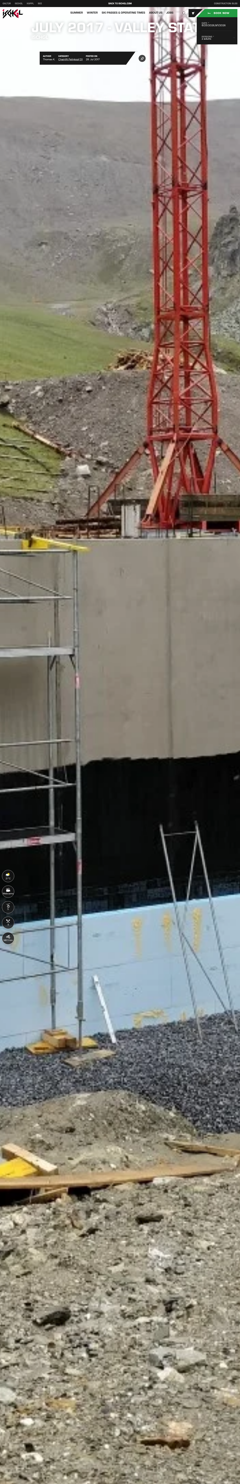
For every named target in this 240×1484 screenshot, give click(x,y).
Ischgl (19, 3)
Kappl (30, 3)
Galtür (7, 3)
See (40, 3)
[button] (184, 13)
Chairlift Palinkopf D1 (70, 59)
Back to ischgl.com (120, 3)
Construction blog (225, 3)
